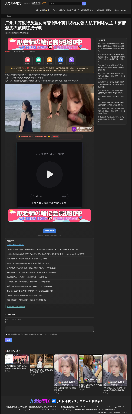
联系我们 (109, 10)
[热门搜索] (71, 60)
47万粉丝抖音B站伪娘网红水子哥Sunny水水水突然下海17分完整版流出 (111, 76)
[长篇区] (39, 60)
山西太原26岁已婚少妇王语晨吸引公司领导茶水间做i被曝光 (111, 119)
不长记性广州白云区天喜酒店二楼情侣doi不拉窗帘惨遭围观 (28, 282)
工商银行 (15, 33)
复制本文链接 (49, 231)
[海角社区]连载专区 (73, 10)
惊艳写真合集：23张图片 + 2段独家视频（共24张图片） (27, 277)
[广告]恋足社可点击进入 (16, 307)
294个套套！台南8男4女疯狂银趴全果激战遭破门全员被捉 (28, 263)
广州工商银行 (24, 33)
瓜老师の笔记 (13, 3)
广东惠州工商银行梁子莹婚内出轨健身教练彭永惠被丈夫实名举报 (16, 368)
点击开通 (55, 136)
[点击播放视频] (49, 174)
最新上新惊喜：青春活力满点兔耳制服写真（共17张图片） (28, 259)
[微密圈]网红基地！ (87, 10)
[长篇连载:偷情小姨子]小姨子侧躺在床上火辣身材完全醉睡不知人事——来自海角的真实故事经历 (42, 249)
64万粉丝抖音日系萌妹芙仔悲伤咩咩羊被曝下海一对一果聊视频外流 (111, 67)
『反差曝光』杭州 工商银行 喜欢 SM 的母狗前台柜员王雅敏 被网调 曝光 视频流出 (115, 390)
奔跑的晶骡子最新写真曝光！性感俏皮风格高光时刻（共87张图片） (32, 268)
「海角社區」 (26, 68)
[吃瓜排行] (28, 60)
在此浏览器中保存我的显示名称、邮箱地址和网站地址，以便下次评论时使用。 (33, 334)
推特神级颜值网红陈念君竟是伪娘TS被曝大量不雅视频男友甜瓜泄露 (111, 84)
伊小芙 (8, 33)
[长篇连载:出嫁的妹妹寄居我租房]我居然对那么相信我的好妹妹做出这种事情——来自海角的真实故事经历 (45, 254)
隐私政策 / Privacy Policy (105, 412)
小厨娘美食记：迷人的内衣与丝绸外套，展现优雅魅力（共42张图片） (32, 272)
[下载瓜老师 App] (44, 3)
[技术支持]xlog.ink (120, 10)
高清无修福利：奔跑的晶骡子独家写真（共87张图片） (27, 300)
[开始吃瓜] (49, 60)
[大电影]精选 (100, 10)
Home (9, 16)
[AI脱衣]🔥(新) (45, 10)
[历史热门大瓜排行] (58, 10)
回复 (19, 319)
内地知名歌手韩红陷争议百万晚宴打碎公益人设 (24, 295)
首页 (36, 10)
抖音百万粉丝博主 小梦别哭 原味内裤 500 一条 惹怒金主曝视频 (30, 291)
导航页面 (124, 412)
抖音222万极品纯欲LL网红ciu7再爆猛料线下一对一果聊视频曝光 (30, 286)
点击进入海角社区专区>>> (15, 245)
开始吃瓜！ (8, 51)
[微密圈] (60, 60)
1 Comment (31, 51)
